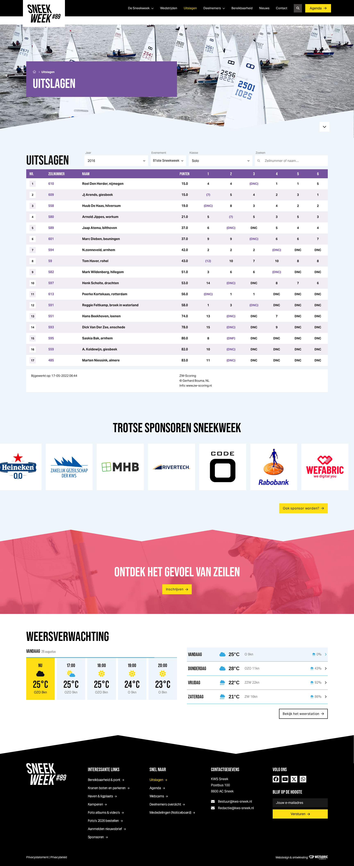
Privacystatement (37, 857)
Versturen (298, 814)
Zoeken (260, 153)
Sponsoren (96, 837)
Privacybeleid (58, 857)
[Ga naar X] (294, 779)
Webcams (157, 796)
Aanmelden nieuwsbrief (105, 829)
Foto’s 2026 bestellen (103, 821)
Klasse (193, 153)
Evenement (158, 153)
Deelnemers (212, 8)
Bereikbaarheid (242, 8)
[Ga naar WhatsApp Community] (303, 779)
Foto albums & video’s (104, 812)
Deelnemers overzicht (165, 804)
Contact (281, 8)
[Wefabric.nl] (318, 857)
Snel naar (158, 769)
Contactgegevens (225, 769)
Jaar (88, 153)
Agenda (316, 8)
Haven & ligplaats (100, 796)
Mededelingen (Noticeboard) (170, 812)
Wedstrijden (168, 8)
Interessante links (103, 769)
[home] (44, 13)
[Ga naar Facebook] (276, 779)
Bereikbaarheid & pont (104, 780)
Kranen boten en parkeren (107, 788)
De (139, 8)
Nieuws (264, 8)
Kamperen (95, 804)
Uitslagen (190, 8)
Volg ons (280, 769)
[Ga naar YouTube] (285, 779)
